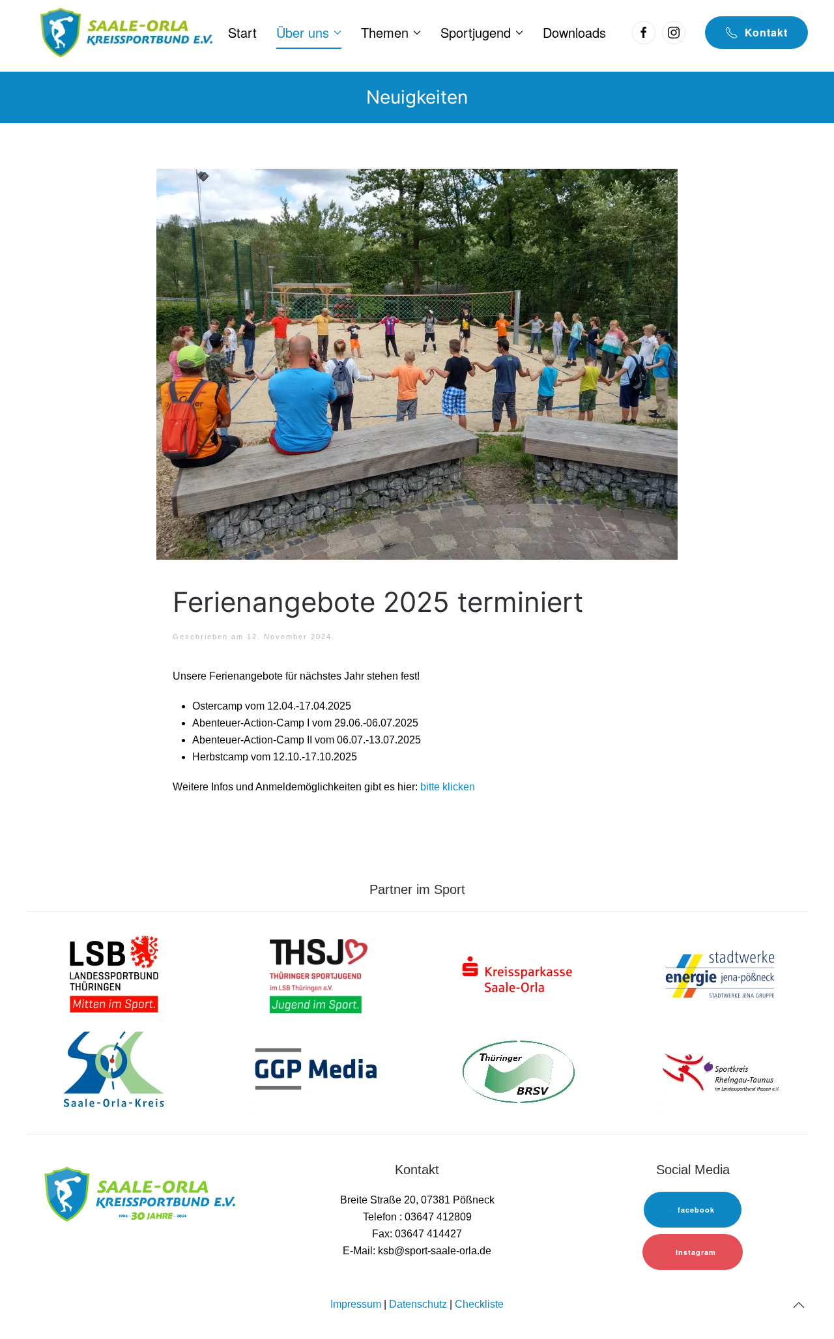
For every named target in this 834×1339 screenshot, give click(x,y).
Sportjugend (475, 32)
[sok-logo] (114, 1070)
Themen (385, 32)
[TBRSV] (518, 1070)
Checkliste (479, 1304)
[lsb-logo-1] (114, 973)
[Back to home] (124, 32)
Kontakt (766, 32)
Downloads (574, 32)
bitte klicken (447, 786)
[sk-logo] (518, 973)
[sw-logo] (720, 973)
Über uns (302, 32)
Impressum (355, 1304)
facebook (696, 1210)
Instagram (696, 1252)
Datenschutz (418, 1304)
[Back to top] (799, 1305)
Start (242, 32)
